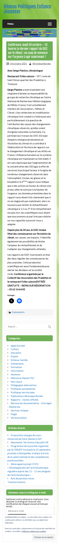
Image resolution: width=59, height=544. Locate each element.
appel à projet (18, 345)
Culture (15, 349)
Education (16, 352)
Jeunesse (15, 374)
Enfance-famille (19, 360)
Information (17, 370)
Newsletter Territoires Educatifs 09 (29, 442)
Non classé (16, 381)
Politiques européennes (23, 388)
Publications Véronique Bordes (27, 396)
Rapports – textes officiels (24, 399)
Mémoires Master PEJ (22, 378)
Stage (14, 414)
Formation (16, 367)
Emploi (14, 356)
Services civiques (19, 410)
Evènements (18, 312)
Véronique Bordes (41, 63)
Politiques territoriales (23, 392)
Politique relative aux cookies (34, 531)
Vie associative (19, 417)
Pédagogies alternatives (24, 385)
